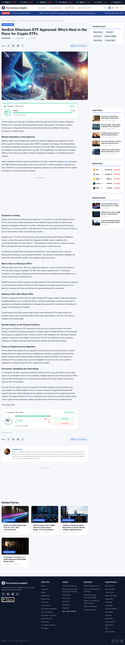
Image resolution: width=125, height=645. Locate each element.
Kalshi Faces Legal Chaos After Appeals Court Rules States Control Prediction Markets (109, 119)
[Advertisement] (40, 194)
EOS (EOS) (108, 602)
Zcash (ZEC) (109, 605)
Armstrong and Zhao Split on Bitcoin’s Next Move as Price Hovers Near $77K (110, 151)
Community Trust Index (48, 615)
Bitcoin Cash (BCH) (111, 595)
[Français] (113, 7)
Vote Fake (65, 423)
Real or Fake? (45, 605)
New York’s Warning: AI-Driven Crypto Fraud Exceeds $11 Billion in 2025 (111, 143)
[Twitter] (8, 46)
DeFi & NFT (109, 32)
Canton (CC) (97, 36)
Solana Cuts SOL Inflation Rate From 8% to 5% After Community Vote (15, 527)
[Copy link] (22, 46)
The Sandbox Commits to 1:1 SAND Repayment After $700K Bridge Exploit (15, 559)
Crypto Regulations (90, 609)
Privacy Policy (45, 599)
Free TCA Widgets (46, 612)
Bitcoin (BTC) (109, 586)
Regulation (65, 608)
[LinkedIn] (12, 594)
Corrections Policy (46, 618)
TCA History (44, 628)
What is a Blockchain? (91, 606)
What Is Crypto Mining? (69, 586)
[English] (109, 7)
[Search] (105, 8)
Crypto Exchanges (55, 8)
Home (3, 20)
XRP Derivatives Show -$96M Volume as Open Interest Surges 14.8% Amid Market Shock (110, 215)
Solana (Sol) (109, 612)
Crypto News (42, 8)
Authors (43, 592)
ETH (66, 161)
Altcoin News (66, 598)
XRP (106, 628)
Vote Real (65, 419)
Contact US (44, 589)
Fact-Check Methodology (49, 608)
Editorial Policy (45, 595)
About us (44, 586)
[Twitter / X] (3, 594)
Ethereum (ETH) (110, 589)
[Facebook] (13, 46)
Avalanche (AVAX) (110, 36)
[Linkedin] (18, 46)
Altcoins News (11, 20)
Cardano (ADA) (110, 40)
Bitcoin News (98, 40)
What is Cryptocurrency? (91, 586)
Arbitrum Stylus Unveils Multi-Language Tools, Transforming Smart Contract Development (63, 13)
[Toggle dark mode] (121, 8)
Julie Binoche (17, 449)
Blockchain (65, 605)
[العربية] (117, 7)
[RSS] (17, 594)
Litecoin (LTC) (109, 592)
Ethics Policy (45, 622)
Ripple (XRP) (109, 599)
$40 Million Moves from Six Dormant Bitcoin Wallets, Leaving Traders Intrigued (110, 135)
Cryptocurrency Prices (84, 8)
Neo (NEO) (108, 615)
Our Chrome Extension (48, 625)
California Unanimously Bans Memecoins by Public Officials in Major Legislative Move (74, 527)
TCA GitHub (44, 602)
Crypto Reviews (70, 8)
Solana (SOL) (109, 625)
